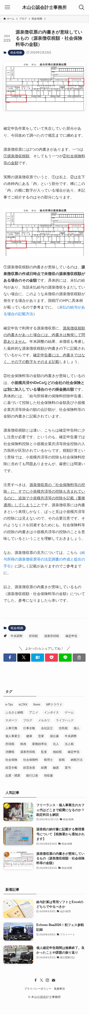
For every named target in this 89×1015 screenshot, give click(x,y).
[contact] (53, 980)
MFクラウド (54, 704)
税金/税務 (16, 52)
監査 (44, 752)
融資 (56, 767)
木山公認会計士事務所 (44, 7)
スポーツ (11, 720)
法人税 (69, 744)
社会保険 (11, 759)
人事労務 (11, 728)
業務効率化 (39, 744)
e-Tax (9, 704)
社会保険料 (30, 759)
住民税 (63, 728)
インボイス (51, 712)
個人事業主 (12, 736)
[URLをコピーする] (79, 657)
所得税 (33, 636)
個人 (77, 728)
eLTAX (23, 704)
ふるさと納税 (14, 712)
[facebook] (35, 980)
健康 (29, 736)
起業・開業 (12, 775)
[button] (9, 657)
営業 (41, 736)
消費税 (9, 752)
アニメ (33, 712)
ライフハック (65, 720)
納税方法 (77, 759)
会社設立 (47, 728)
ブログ (27, 720)
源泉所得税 (51, 636)
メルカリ (44, 720)
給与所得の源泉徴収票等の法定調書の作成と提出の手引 (44, 559)
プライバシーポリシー (37, 988)
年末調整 (16, 636)
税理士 (48, 759)
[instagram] (47, 980)
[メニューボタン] (7, 7)
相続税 (57, 752)
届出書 (54, 736)
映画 (23, 744)
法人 (56, 744)
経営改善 (29, 767)
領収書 (48, 775)
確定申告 (71, 636)
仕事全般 (29, 728)
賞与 (68, 767)
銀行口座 (32, 775)
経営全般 (11, 767)
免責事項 (59, 988)
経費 (44, 767)
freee (36, 704)
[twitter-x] (41, 980)
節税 (62, 759)
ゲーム (69, 712)
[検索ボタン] (81, 7)
